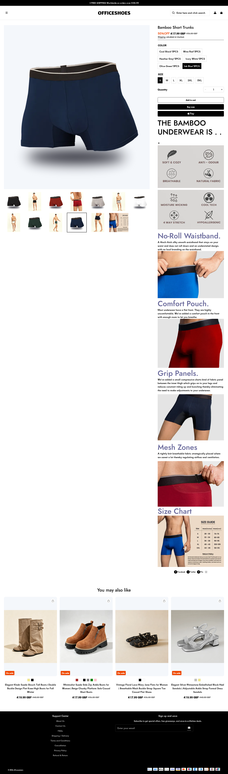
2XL (190, 80)
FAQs (60, 731)
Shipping (161, 37)
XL (181, 80)
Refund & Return (60, 755)
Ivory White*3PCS (195, 58)
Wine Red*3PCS (191, 51)
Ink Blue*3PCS (192, 66)
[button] (49, 12)
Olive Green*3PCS (169, 66)
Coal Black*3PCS (168, 51)
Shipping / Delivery (60, 735)
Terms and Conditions (60, 740)
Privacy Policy (60, 750)
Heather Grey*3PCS (170, 58)
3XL (199, 80)
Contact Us (60, 726)
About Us (60, 721)
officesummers (18, 770)
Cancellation (60, 745)
